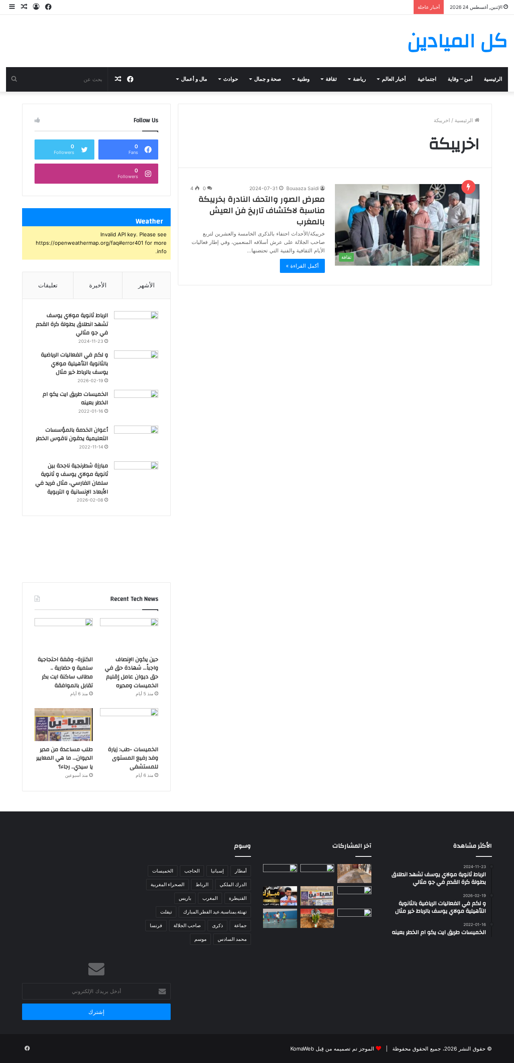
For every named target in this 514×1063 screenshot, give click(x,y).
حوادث (230, 79)
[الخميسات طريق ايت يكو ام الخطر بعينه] (136, 405)
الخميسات (162, 871)
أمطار (241, 871)
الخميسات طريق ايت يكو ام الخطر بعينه (75, 398)
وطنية (303, 79)
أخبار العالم (394, 79)
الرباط (202, 884)
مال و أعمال (194, 79)
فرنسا (156, 925)
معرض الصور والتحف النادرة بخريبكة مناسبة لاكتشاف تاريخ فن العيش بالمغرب (261, 210)
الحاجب (192, 871)
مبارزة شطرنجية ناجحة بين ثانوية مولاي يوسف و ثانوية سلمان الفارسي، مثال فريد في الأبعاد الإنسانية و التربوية (71, 479)
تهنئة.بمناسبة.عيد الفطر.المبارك (215, 912)
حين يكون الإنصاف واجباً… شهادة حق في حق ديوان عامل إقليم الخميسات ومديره (131, 672)
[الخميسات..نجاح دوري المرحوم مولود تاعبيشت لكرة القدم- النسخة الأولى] (280, 918)
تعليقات (47, 285)
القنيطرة (238, 898)
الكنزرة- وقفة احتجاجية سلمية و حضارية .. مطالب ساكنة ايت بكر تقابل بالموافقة (65, 672)
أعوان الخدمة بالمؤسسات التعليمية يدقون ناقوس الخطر (72, 434)
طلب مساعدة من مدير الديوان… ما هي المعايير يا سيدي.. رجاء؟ (64, 758)
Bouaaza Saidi (302, 188)
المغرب (210, 898)
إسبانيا (217, 871)
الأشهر (146, 285)
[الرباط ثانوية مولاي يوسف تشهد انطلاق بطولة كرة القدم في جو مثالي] (136, 326)
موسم (200, 939)
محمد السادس (232, 939)
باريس (185, 898)
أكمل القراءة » (302, 265)
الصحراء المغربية (167, 884)
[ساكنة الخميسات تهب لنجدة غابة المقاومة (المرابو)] (317, 918)
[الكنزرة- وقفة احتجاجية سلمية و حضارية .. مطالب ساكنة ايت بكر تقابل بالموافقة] (64, 634)
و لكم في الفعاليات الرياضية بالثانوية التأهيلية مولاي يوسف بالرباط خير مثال (74, 363)
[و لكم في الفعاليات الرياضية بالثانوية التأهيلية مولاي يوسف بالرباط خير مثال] (136, 365)
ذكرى (217, 925)
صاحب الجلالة (187, 925)
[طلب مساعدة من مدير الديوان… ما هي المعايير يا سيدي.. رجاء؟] (64, 724)
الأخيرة (97, 285)
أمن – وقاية (460, 79)
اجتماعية (427, 79)
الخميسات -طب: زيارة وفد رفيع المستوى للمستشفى (133, 758)
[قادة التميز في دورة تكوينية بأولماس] (354, 918)
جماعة (240, 925)
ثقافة (331, 79)
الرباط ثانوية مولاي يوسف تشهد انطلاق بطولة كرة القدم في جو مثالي (72, 324)
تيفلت (166, 912)
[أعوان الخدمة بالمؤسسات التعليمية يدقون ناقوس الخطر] (136, 441)
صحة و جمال (267, 79)
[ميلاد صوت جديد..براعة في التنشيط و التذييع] (280, 895)
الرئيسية (493, 79)
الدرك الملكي (233, 884)
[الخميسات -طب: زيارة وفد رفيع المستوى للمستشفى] (129, 724)
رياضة (359, 79)
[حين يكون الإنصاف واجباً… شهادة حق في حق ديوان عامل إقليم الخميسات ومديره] (129, 634)
